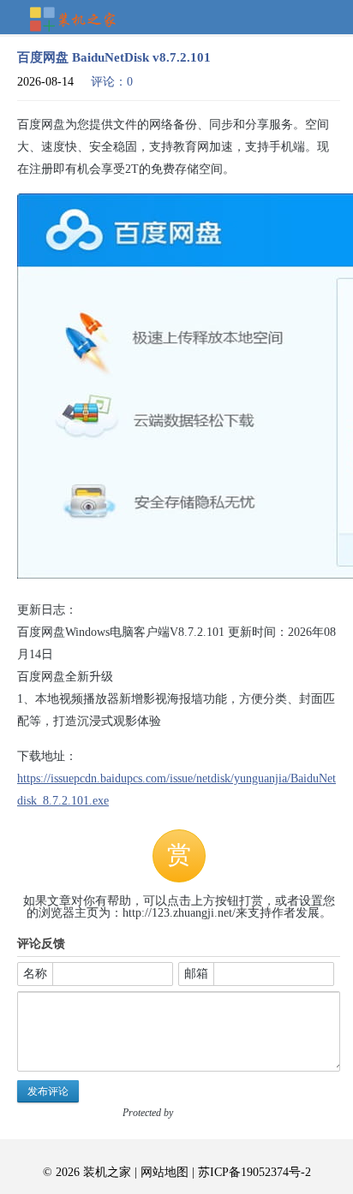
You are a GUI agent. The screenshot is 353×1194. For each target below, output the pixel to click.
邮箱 (196, 973)
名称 (35, 973)
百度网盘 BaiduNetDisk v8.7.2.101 (114, 57)
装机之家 (79, 20)
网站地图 (164, 1172)
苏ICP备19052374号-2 (254, 1172)
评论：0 (112, 81)
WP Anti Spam (205, 1113)
